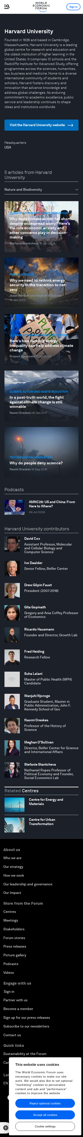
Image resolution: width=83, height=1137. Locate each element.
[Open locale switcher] (5, 1127)
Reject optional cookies (45, 1103)
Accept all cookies (45, 1115)
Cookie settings (45, 1126)
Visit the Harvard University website (37, 125)
